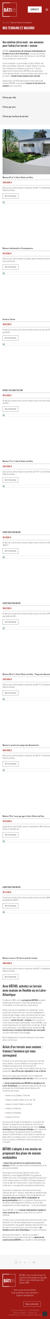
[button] (47, 9)
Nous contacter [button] (32, 1304)
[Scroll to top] (45, 1313)
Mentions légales (19, 1313)
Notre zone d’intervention (25, 1290)
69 (34, 1262)
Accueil (6, 22)
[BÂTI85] (10, 10)
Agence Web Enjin (35, 1315)
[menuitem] (35, 9)
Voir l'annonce (10, 196)
